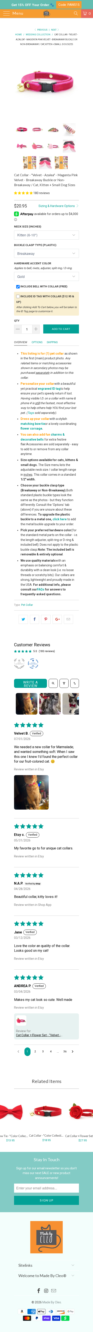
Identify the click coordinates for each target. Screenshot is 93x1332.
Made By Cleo (51, 1302)
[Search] (75, 13)
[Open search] (53, 683)
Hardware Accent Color (43, 266)
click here (60, 519)
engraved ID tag (49, 388)
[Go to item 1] (26, 704)
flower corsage (31, 428)
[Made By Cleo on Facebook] (38, 1291)
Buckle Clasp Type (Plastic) (35, 245)
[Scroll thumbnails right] (73, 703)
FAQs (40, 589)
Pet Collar (27, 604)
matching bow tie (33, 423)
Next (54, 30)
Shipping (52, 342)
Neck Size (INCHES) (27, 226)
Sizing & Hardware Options (56, 206)
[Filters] (64, 683)
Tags (30, 412)
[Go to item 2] (50, 704)
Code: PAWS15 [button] (68, 5)
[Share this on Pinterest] (45, 619)
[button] (23, 193)
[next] (75, 84)
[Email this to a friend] (68, 619)
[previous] (18, 84)
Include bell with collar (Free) (43, 286)
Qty (16, 320)
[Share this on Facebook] (34, 619)
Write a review (30, 684)
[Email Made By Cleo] (54, 1291)
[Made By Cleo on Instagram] (46, 1291)
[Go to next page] (73, 1051)
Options (37, 342)
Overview (20, 342)
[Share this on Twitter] (23, 619)
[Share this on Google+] (57, 619)
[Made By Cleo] (46, 13)
